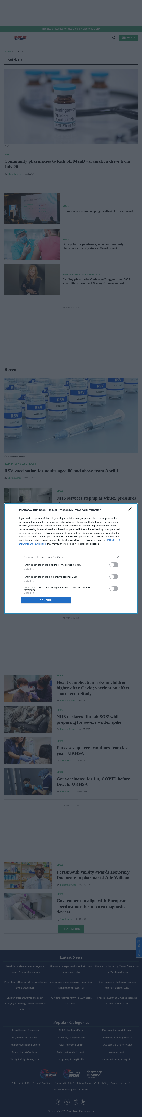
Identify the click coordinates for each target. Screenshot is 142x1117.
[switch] (113, 564)
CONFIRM (46, 600)
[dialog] (71, 559)
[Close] (131, 510)
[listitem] (71, 557)
